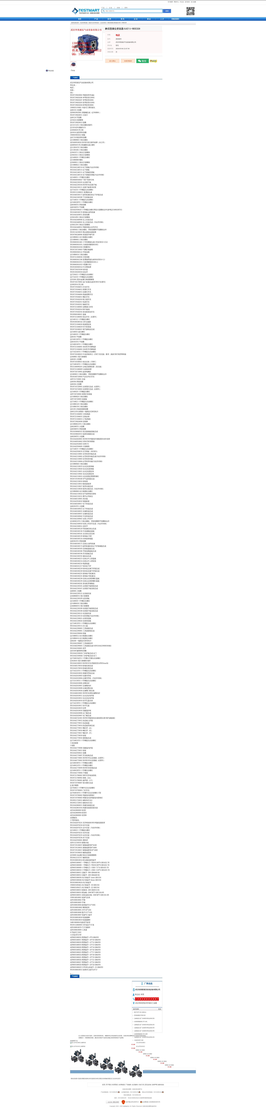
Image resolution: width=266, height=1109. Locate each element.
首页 (79, 19)
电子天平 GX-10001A (140, 1012)
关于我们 (109, 1084)
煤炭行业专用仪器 (94, 23)
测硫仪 (84, 1078)
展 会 (149, 19)
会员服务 (135, 1084)
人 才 (162, 19)
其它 (119, 1078)
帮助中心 (176, 2)
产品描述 (75, 976)
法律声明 (154, 1084)
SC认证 (182, 2)
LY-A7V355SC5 (140, 1046)
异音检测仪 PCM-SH (139, 1015)
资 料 (126, 8)
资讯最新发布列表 (134, 1081)
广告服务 (128, 1084)
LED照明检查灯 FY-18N (140, 1034)
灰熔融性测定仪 (107, 1078)
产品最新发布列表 (89, 1081)
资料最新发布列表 (120, 1081)
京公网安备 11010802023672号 (151, 1102)
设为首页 (187, 2)
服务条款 (161, 1084)
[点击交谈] (119, 1092)
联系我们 (115, 1084)
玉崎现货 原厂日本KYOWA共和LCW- (144, 1018)
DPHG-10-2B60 (140, 1050)
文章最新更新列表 (147, 1081)
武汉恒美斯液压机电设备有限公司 (147, 989)
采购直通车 (175, 19)
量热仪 (73, 1078)
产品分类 (109, 1081)
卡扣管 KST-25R (138, 1040)
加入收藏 (193, 2)
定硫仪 (80, 1078)
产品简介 (75, 77)
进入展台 (112, 61)
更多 (159, 1009)
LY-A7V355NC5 (140, 1042)
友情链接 (122, 1084)
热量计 (76, 1078)
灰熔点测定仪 (99, 1078)
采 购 (118, 8)
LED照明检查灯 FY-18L (140, 1021)
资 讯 (122, 19)
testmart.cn (126, 1106)
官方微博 (170, 2)
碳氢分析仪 (89, 1078)
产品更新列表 (100, 1081)
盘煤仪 (94, 1078)
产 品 (103, 8)
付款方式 (141, 1084)
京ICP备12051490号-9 (132, 1102)
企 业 (110, 8)
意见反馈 (148, 1084)
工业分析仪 (103, 23)
